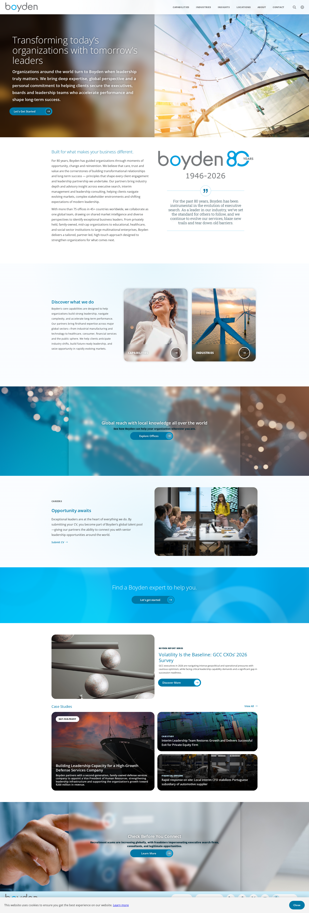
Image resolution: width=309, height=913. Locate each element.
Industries (203, 7)
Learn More (148, 853)
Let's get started (150, 600)
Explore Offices (148, 436)
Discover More (171, 682)
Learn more (121, 905)
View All (249, 706)
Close (296, 905)
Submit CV (58, 542)
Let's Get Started (24, 111)
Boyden (21, 7)
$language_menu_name (302, 7)
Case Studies (62, 706)
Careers (57, 501)
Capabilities (181, 7)
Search (294, 7)
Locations (244, 7)
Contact (278, 7)
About (262, 7)
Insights (224, 7)
